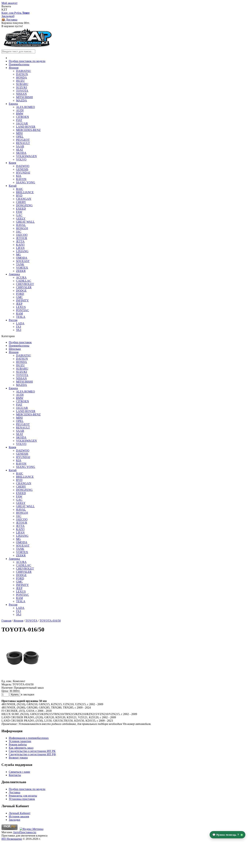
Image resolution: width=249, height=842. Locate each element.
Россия (13, 320)
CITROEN (22, 116)
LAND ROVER (25, 126)
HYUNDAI (23, 172)
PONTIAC (22, 310)
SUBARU (22, 84)
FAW (19, 211)
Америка (14, 274)
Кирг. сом (7, 12)
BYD (19, 195)
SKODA (21, 152)
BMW (19, 113)
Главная (6, 620)
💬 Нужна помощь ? (226, 834)
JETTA (20, 241)
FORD (20, 293)
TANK (20, 264)
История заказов (19, 816)
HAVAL (21, 225)
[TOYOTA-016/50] (22, 677)
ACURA (21, 277)
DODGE (21, 290)
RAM (19, 313)
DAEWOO (22, 166)
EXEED (21, 208)
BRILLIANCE (25, 192)
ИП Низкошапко (11, 838)
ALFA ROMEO (25, 107)
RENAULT (23, 143)
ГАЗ (18, 326)
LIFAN (20, 248)
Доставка (14, 792)
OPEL (20, 136)
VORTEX (22, 267)
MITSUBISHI (24, 97)
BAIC (19, 189)
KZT (4, 9)
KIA (18, 175)
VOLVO (21, 159)
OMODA (21, 257)
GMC (19, 297)
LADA (20, 323)
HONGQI (22, 228)
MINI (19, 133)
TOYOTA (22, 90)
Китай (13, 185)
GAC (19, 215)
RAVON (21, 179)
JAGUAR (22, 123)
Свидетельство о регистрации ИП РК (32, 751)
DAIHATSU (23, 70)
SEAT (19, 149)
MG (18, 254)
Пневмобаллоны (19, 64)
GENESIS (22, 169)
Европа (13, 103)
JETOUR (21, 238)
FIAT (19, 120)
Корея (12, 162)
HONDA (21, 77)
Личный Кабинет (19, 813)
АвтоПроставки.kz (24, 832)
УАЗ (18, 329)
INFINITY (22, 300)
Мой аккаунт (9, 3)
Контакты (15, 775)
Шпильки (15, 348)
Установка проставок (22, 798)
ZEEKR (21, 270)
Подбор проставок (20, 342)
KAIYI (20, 244)
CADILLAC (23, 280)
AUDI (20, 110)
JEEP (19, 303)
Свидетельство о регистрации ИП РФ (32, 754)
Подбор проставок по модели (27, 61)
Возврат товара (18, 757)
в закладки (27, 694)
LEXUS (21, 307)
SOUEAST (23, 261)
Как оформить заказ (21, 747)
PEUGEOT (23, 139)
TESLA (20, 316)
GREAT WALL (25, 221)
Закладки (14, 819)
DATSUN (22, 74)
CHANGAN (23, 198)
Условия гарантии (20, 741)
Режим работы (18, 744)
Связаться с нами (19, 771)
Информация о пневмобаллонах (29, 737)
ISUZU (20, 80)
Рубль (18, 12)
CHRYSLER (24, 287)
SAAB (20, 146)
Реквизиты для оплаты (23, 795)
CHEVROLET (25, 284)
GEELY (21, 218)
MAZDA (21, 100)
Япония (13, 67)
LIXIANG (22, 251)
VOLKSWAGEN (26, 156)
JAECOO (22, 234)
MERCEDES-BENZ (28, 129)
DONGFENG (24, 205)
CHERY (21, 202)
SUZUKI (21, 87)
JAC (18, 231)
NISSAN (21, 93)
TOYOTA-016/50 (50, 620)
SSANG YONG (25, 182)
